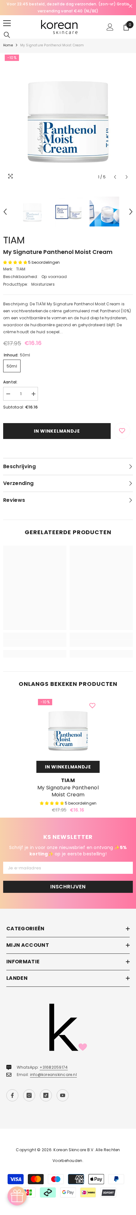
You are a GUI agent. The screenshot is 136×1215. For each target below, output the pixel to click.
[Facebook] (12, 1095)
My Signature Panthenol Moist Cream (68, 791)
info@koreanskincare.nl (53, 1074)
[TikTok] (46, 1095)
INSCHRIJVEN (68, 886)
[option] (68, 7)
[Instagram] (29, 1095)
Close (130, 6)
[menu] (7, 23)
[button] (115, 177)
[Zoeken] (7, 35)
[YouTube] (63, 1095)
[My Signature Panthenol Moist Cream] (68, 729)
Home (8, 45)
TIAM (14, 240)
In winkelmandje (57, 431)
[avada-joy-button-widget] (17, 1196)
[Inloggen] (110, 26)
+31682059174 (54, 1067)
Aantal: (10, 382)
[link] (34, 643)
